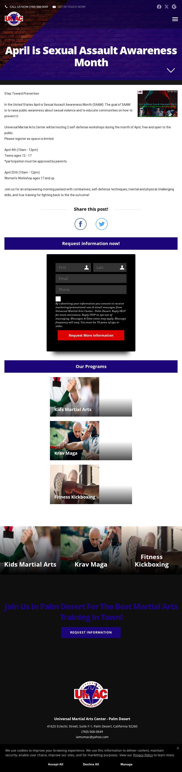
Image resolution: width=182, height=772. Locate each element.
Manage (127, 764)
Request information (91, 632)
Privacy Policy (143, 755)
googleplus (174, 6)
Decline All (91, 764)
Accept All (55, 764)
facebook (159, 6)
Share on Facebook (80, 224)
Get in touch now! (71, 7)
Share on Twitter (101, 224)
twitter (167, 6)
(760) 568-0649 (38, 7)
